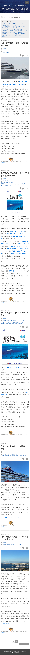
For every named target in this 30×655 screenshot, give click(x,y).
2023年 (3, 23)
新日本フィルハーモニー (13, 33)
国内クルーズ (23, 30)
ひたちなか (20, 23)
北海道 (17, 30)
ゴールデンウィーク (6, 27)
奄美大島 (20, 32)
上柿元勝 (13, 29)
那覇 (16, 35)
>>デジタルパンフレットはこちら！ (11, 517)
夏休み (10, 32)
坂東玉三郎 (4, 32)
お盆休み (14, 23)
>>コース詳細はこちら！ (7, 623)
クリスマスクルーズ (6, 26)
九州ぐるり (19, 29)
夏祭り (14, 32)
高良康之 (4, 36)
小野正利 (4, 33)
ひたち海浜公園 (5, 25)
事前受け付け (5, 30)
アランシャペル (14, 25)
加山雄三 (12, 30)
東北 (3, 35)
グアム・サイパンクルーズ (19, 26)
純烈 (12, 35)
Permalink (3, 162)
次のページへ (23, 644)
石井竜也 (7, 35)
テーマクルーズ (16, 27)
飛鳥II (19, 35)
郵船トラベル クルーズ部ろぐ (15, 5)
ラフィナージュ (5, 29)
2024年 (8, 23)
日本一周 (23, 33)
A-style (17, 17)
